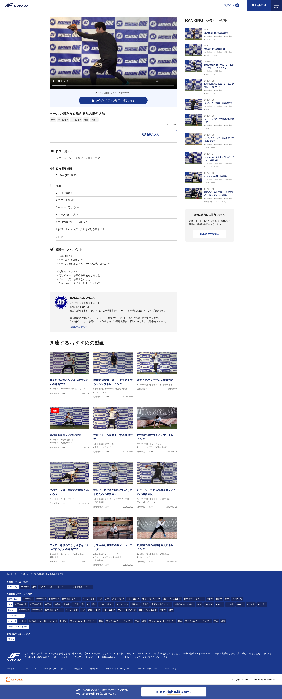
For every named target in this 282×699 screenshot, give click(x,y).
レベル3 (43, 621)
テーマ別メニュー (16, 615)
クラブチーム (122, 604)
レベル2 (32, 621)
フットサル (77, 587)
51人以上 (262, 604)
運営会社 (78, 669)
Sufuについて (30, 669)
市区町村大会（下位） (184, 604)
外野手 (219, 599)
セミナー (12, 610)
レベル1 (22, 621)
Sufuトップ (11, 574)
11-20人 (219, 604)
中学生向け (76, 120)
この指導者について (79, 327)
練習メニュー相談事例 (17, 626)
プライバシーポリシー (147, 669)
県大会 (145, 604)
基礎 (144, 621)
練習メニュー (14, 599)
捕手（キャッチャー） (194, 599)
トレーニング (63, 587)
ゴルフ (51, 587)
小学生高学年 (36, 604)
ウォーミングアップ (151, 599)
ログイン (229, 5)
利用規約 (94, 669)
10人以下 (208, 604)
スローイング (118, 599)
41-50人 (250, 604)
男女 (94, 604)
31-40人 (240, 604)
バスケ (42, 587)
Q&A (10, 604)
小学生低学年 (21, 604)
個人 (199, 604)
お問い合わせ (170, 669)
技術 (101, 621)
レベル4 (53, 621)
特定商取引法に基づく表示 (117, 669)
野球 (53, 120)
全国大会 (135, 604)
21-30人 (230, 604)
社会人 (75, 604)
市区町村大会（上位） (161, 604)
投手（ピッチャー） (71, 599)
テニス (89, 587)
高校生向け (54, 599)
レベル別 (12, 621)
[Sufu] (14, 5)
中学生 (48, 604)
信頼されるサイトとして (55, 669)
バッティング (89, 599)
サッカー (25, 587)
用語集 (11, 639)
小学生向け (63, 120)
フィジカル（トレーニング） (83, 621)
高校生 (57, 604)
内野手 (94, 120)
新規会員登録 (259, 5)
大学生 (66, 604)
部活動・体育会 (106, 604)
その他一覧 (237, 599)
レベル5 (63, 621)
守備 (86, 120)
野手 (227, 599)
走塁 (107, 599)
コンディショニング (172, 599)
